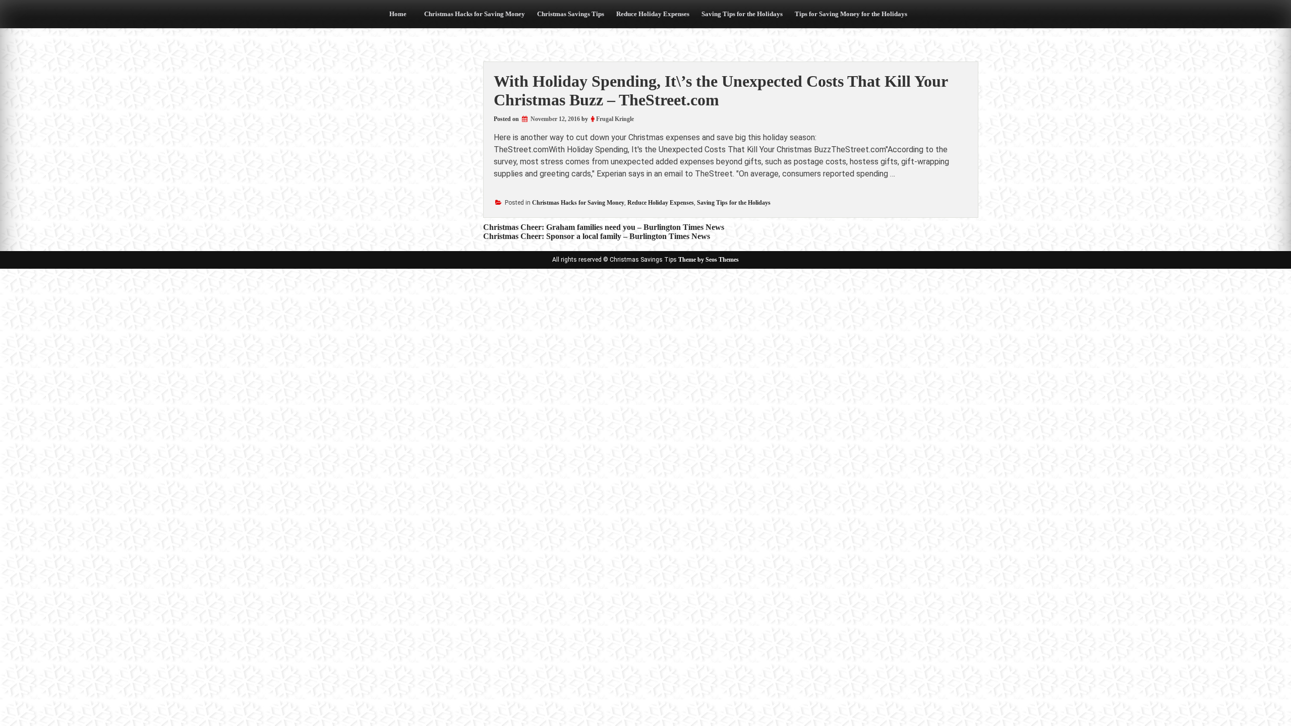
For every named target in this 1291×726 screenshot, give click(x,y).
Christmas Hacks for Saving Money (474, 14)
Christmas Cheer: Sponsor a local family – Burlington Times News (596, 236)
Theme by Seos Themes (708, 259)
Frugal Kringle (615, 119)
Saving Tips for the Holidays (742, 14)
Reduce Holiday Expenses (652, 14)
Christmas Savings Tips (570, 14)
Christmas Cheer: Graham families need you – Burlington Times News (603, 227)
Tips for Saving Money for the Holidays (851, 14)
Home (397, 14)
